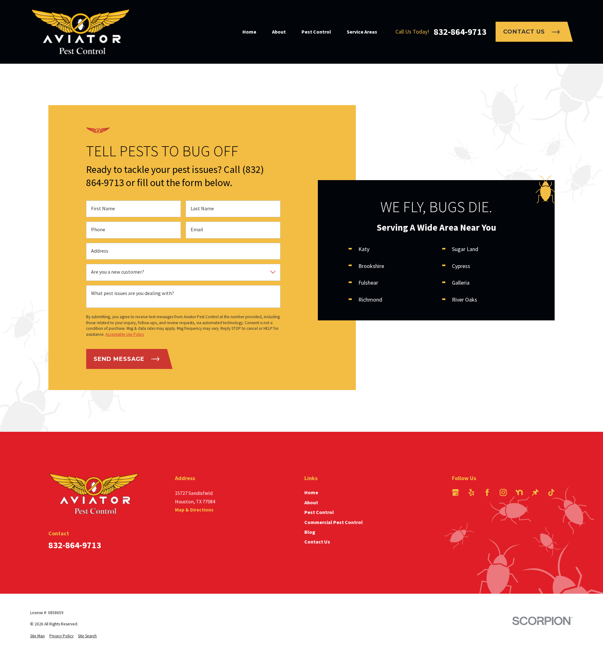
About (311, 502)
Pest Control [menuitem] (316, 32)
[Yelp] (471, 492)
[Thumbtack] (535, 492)
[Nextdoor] (519, 492)
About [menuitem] (279, 32)
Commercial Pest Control (333, 522)
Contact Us (524, 31)
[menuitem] (37, 636)
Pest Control (319, 512)
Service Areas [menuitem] (362, 32)
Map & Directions (194, 509)
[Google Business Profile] (455, 492)
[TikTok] (551, 492)
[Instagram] (503, 492)
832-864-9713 (460, 31)
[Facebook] (487, 492)
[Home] (80, 32)
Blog (309, 532)
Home (311, 492)
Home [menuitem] (249, 32)
